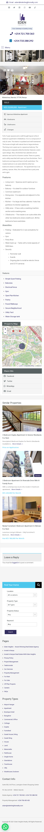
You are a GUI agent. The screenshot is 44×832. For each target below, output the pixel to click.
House (6, 742)
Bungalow (7, 716)
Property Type (12, 601)
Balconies (9, 283)
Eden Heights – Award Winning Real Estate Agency (21, 647)
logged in (15, 563)
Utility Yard (9, 312)
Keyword (10, 621)
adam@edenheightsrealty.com (26, 2)
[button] (5, 826)
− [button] (5, 332)
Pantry (7, 300)
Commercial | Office (10, 719)
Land (6, 745)
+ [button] (5, 328)
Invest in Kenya (9, 650)
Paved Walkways (11, 304)
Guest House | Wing (11, 734)
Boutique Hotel (9, 712)
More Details (17, 444)
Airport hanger (9, 704)
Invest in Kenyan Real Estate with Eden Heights (20, 654)
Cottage (7, 723)
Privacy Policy (8, 658)
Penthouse (7, 753)
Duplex (6, 727)
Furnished (7, 730)
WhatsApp (10, 386)
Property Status (13, 611)
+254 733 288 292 (23, 40)
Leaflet (21, 366)
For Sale (7, 680)
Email (9, 391)
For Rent (7, 676)
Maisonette (8, 749)
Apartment (7, 708)
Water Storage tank (12, 316)
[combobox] (22, 595)
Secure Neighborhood (13, 308)
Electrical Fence (11, 287)
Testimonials (8, 665)
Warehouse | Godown (11, 771)
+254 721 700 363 (24, 33)
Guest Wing (8, 738)
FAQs (6, 691)
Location (10, 591)
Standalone (8, 760)
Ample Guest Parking (13, 279)
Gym (7, 291)
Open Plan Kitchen (12, 296)
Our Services (8, 669)
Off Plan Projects (9, 684)
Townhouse (8, 764)
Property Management (11, 673)
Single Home (8, 757)
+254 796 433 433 (24, 800)
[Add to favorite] (8, 71)
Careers (6, 688)
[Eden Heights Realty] (22, 19)
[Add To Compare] (5, 70)
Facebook (10, 376)
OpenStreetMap (29, 366)
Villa (5, 768)
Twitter (9, 381)
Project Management (11, 662)
